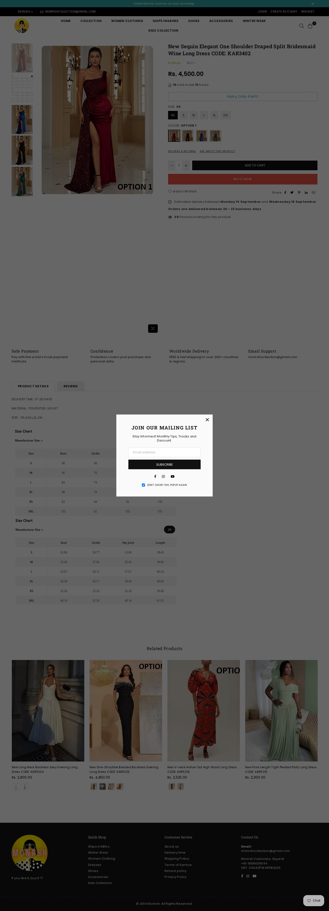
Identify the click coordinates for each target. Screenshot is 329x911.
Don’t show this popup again (167, 485)
